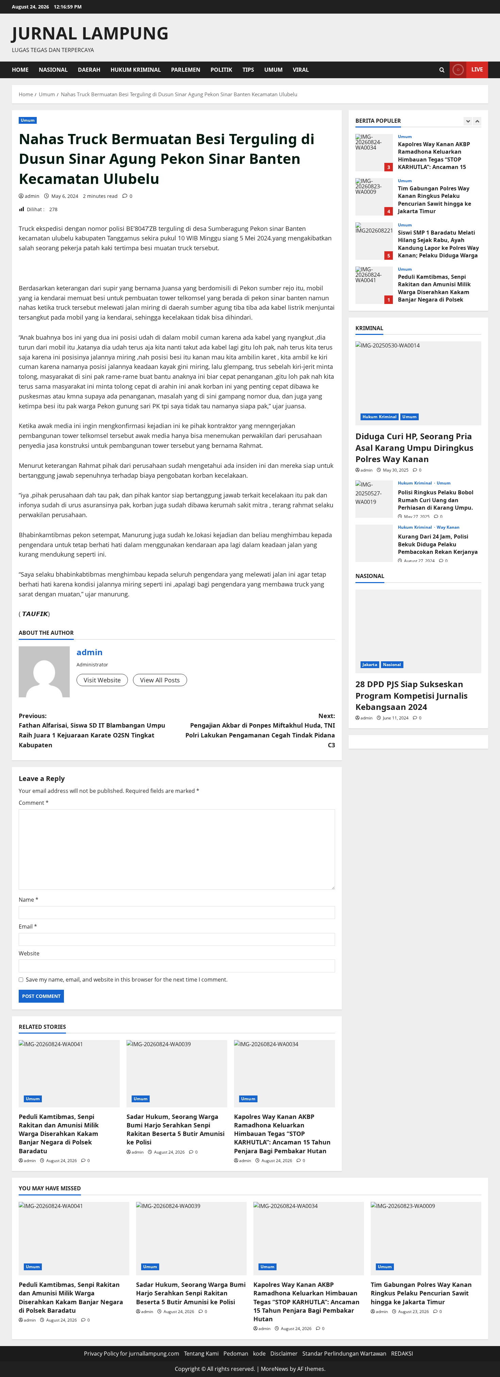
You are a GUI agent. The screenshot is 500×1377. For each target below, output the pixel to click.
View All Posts (160, 680)
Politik (221, 69)
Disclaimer (284, 1353)
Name (28, 899)
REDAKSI (402, 1353)
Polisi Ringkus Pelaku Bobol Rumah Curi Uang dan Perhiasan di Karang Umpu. (374, 499)
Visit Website (102, 680)
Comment (34, 802)
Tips (248, 69)
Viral (301, 69)
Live (477, 69)
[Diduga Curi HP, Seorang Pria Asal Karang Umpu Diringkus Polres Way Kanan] (418, 383)
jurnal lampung (90, 33)
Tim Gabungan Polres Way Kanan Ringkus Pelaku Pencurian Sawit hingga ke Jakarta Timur (374, 197)
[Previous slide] (468, 121)
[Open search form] (442, 69)
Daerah (89, 69)
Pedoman (235, 1353)
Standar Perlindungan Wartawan (344, 1353)
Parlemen (185, 69)
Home (20, 69)
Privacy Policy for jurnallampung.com (131, 1353)
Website (29, 953)
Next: (260, 730)
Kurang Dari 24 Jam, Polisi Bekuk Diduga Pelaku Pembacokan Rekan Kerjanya (374, 543)
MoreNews (274, 1369)
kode (259, 1353)
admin (32, 196)
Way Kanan (448, 527)
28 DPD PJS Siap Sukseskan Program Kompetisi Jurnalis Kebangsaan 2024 (411, 695)
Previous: (92, 730)
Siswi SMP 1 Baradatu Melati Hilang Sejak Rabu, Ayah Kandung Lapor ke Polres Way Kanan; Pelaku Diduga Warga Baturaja (374, 241)
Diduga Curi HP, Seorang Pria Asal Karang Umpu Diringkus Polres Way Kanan (414, 447)
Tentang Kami (201, 1353)
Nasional (53, 69)
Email (28, 926)
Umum (273, 69)
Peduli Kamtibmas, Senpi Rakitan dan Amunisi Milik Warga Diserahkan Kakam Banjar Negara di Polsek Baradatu (59, 1133)
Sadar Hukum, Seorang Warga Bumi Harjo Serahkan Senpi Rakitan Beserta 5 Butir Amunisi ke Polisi (175, 1129)
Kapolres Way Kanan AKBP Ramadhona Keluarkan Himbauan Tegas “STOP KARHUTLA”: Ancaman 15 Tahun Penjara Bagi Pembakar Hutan (282, 1133)
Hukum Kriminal (136, 69)
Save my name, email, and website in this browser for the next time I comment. (127, 979)
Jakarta (370, 664)
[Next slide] (477, 121)
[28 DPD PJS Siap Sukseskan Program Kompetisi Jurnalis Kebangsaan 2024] (418, 632)
